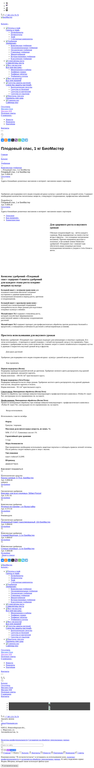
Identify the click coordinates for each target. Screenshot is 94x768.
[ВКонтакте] (7, 3)
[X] (12, 140)
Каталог (4, 683)
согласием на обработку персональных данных (40, 759)
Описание (10, 216)
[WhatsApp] (19, 140)
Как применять (12, 218)
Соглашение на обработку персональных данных (48, 740)
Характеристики (13, 220)
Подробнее (5, 484)
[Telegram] (7, 8)
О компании (6, 694)
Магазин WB (6, 690)
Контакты (5, 696)
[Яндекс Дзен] (7, 10)
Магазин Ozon (7, 688)
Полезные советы (8, 692)
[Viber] (16, 140)
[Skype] (23, 140)
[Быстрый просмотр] (2, 471)
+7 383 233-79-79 (12, 15)
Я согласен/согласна (10, 766)
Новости (9, 120)
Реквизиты (10, 122)
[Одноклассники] (5, 140)
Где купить (5, 685)
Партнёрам (10, 124)
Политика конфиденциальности (14, 740)
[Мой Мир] (9, 140)
